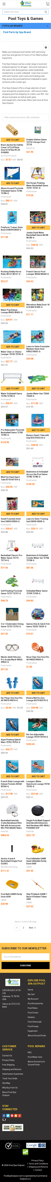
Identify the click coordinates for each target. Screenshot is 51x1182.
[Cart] (47, 4)
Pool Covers (33, 1012)
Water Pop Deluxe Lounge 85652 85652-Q (11, 311)
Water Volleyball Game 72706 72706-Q (11, 394)
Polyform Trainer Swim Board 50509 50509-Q (12, 228)
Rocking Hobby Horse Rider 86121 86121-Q (11, 272)
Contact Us (7, 1055)
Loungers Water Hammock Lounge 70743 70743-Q (38, 784)
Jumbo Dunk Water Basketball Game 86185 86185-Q (37, 235)
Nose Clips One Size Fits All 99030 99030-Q (37, 658)
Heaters (31, 1017)
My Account (33, 999)
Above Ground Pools (37, 1035)
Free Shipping (8, 1065)
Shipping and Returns (11, 1069)
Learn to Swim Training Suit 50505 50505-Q (37, 520)
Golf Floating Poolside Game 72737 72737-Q (11, 592)
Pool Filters (33, 1008)
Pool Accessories (35, 1003)
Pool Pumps (33, 1026)
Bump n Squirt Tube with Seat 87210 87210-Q (37, 436)
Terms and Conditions (38, 1164)
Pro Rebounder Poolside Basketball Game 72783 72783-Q (12, 432)
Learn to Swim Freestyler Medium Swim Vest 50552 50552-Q (38, 349)
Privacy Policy (8, 1060)
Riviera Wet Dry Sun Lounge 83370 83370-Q (37, 699)
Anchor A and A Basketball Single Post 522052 (11, 861)
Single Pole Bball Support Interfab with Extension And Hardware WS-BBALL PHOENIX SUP (38, 824)
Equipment (33, 1031)
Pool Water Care (35, 1057)
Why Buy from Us (10, 1088)
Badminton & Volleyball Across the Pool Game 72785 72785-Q (37, 474)
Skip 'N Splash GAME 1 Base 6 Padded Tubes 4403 (36, 896)
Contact (38, 1170)
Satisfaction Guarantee (12, 1074)
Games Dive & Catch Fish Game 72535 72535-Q (38, 625)
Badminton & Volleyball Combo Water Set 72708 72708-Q (37, 558)
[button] (46, 48)
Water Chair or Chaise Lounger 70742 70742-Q (12, 353)
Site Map (6, 1083)
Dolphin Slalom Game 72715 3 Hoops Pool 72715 (36, 142)
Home (30, 990)
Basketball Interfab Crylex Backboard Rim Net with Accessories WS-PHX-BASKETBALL (11, 824)
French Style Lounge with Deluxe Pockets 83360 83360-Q (12, 784)
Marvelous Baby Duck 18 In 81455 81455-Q (37, 306)
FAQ (29, 1052)
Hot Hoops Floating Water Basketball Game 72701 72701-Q (37, 185)
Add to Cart (12, 140)
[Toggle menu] (4, 4)
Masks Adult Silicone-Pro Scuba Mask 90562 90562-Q (11, 659)
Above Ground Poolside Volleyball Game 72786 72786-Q (12, 190)
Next (31, 928)
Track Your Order (9, 1078)
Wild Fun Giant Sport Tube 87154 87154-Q (10, 478)
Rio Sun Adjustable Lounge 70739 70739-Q (37, 735)
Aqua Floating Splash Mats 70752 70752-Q (11, 740)
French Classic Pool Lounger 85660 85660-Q (37, 272)
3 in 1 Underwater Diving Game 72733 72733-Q (12, 625)
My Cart (31, 994)
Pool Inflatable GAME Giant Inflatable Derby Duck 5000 (36, 861)
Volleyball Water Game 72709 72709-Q (36, 592)
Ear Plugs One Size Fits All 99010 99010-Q (12, 699)
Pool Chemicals (35, 1022)
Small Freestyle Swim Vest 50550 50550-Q (11, 520)
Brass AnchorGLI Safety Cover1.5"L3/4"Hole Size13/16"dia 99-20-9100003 (12, 149)
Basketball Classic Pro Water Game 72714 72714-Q (11, 558)
